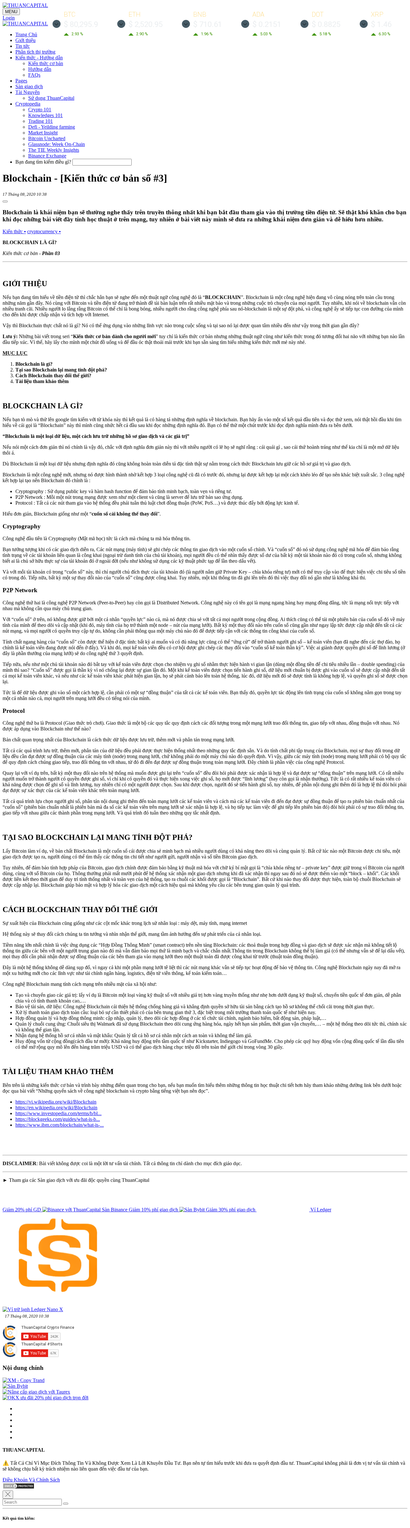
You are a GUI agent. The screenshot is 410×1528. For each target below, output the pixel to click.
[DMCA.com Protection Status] (19, 1487)
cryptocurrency (44, 231)
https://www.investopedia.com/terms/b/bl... (58, 1113)
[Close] (8, 1494)
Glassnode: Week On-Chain (56, 144)
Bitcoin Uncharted (46, 138)
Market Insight (43, 132)
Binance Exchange (47, 155)
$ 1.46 (381, 24)
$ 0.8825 (326, 24)
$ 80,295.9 (81, 24)
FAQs (34, 75)
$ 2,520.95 (145, 24)
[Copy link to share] (5, 201)
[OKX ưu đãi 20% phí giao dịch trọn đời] (45, 1397)
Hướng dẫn (39, 69)
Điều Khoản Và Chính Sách (31, 1479)
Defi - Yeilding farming (51, 127)
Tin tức (22, 46)
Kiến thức (14, 231)
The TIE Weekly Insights (53, 150)
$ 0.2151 (266, 24)
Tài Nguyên (27, 92)
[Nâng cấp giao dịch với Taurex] (36, 1392)
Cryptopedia (27, 104)
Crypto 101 (39, 109)
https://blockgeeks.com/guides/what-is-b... (57, 1119)
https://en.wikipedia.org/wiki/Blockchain (56, 1107)
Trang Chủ (26, 34)
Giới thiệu (25, 40)
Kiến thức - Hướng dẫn (39, 57)
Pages (21, 80)
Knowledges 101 (45, 115)
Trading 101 (40, 121)
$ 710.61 (207, 24)
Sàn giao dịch (29, 86)
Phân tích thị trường (35, 52)
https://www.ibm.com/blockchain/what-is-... (59, 1125)
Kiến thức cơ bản (45, 63)
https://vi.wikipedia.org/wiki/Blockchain (55, 1102)
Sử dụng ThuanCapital (51, 98)
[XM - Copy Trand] (24, 1380)
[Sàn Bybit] (15, 1386)
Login (9, 18)
